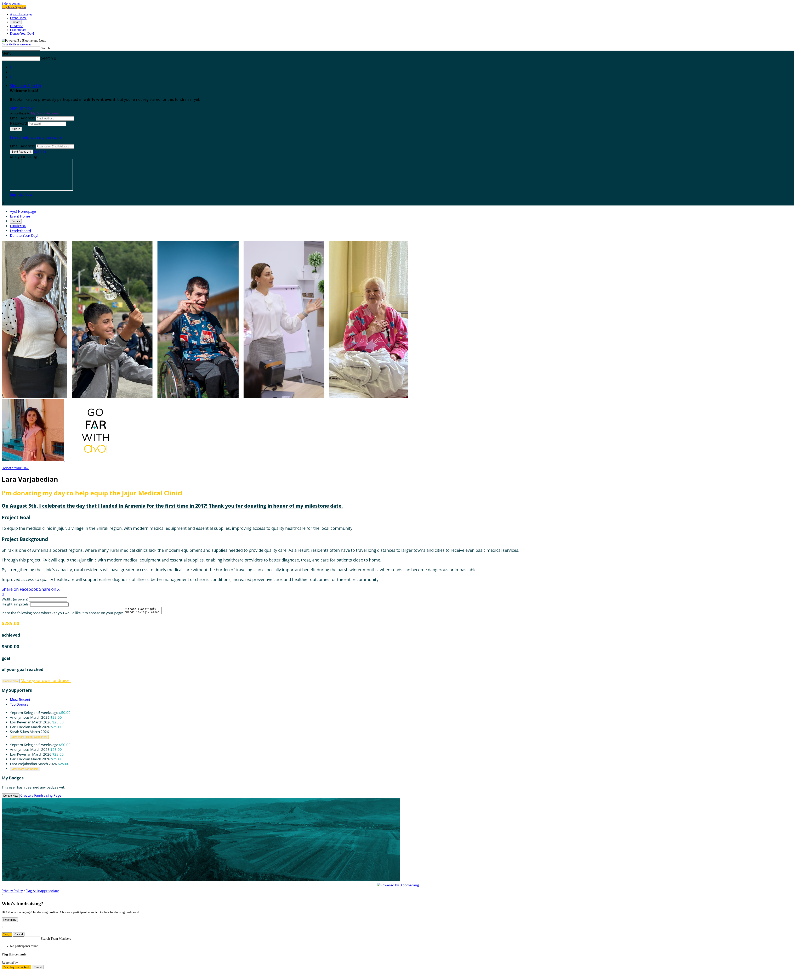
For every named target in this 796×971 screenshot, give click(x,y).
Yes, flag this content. (16, 967)
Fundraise (16, 26)
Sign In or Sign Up (25, 85)
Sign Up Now (21, 108)
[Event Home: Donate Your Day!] (96, 460)
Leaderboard (18, 30)
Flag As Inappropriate (42, 890)
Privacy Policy (12, 890)
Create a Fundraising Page (40, 795)
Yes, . (6, 934)
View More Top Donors (25, 768)
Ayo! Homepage (21, 14)
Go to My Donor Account (16, 44)
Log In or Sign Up (14, 7)
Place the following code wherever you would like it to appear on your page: (62, 612)
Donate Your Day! (22, 33)
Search (45, 48)
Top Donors (19, 704)
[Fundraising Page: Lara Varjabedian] (33, 460)
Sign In (40, 151)
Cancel (19, 934)
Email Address (22, 117)
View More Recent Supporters (29, 736)
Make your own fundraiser (46, 680)
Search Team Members (56, 938)
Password (18, 123)
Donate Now (10, 681)
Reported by (10, 962)
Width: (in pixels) (15, 599)
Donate (16, 22)
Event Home (18, 18)
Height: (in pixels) (15, 604)
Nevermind (9, 919)
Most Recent (20, 699)
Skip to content (11, 3)
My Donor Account (45, 113)
